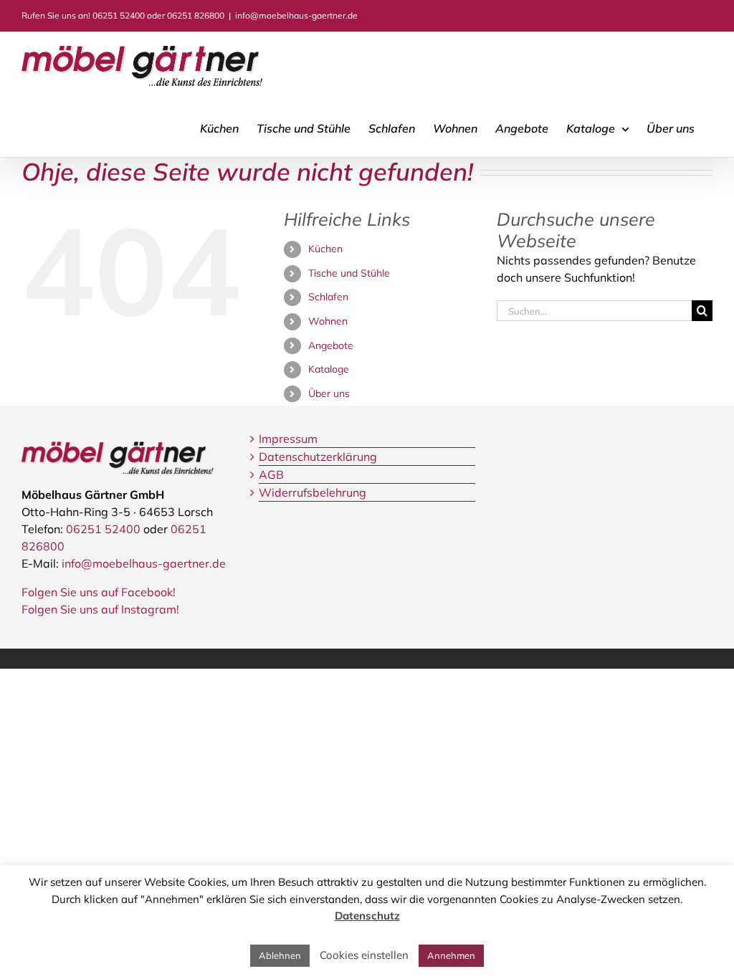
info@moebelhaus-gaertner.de (296, 15)
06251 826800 (195, 15)
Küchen (325, 248)
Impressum (288, 438)
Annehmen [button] (451, 955)
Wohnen (328, 321)
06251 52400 (118, 15)
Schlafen (328, 296)
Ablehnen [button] (280, 955)
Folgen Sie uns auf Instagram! (100, 609)
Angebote (330, 345)
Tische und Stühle (349, 273)
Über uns (329, 393)
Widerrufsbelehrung (312, 492)
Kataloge (328, 369)
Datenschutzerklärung (318, 456)
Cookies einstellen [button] (364, 955)
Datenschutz (367, 915)
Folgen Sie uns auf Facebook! (99, 592)
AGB (271, 474)
